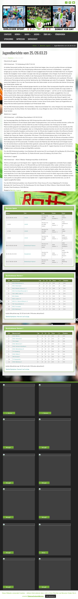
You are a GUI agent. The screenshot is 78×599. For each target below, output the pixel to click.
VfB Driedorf (16, 356)
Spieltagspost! (39, 195)
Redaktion (10, 58)
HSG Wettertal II (17, 343)
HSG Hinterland (16, 285)
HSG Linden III (16, 298)
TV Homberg (16, 351)
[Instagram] (70, 2)
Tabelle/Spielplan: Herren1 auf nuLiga (17, 316)
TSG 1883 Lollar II (17, 293)
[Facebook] (66, 2)
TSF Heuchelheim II (18, 304)
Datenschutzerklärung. (36, 596)
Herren (17, 34)
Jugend (36, 34)
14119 (26, 217)
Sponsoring (8, 39)
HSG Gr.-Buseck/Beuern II (20, 301)
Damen (27, 34)
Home (35, 46)
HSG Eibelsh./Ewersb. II (19, 288)
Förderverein (60, 34)
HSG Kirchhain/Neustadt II (20, 291)
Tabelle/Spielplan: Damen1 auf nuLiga (17, 369)
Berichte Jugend (45, 46)
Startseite (7, 34)
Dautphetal (27, 254)
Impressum (20, 39)
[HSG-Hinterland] (39, 18)
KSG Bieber (15, 296)
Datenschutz (32, 39)
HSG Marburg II (16, 309)
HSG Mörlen (16, 336)
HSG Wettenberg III (18, 283)
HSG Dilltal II (16, 354)
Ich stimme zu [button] (50, 596)
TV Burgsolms (16, 359)
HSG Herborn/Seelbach (19, 346)
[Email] (73, 2)
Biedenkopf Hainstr (30, 245)
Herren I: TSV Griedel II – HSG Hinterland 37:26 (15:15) (39, 198)
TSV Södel (15, 341)
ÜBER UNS (47, 34)
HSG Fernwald (16, 306)
